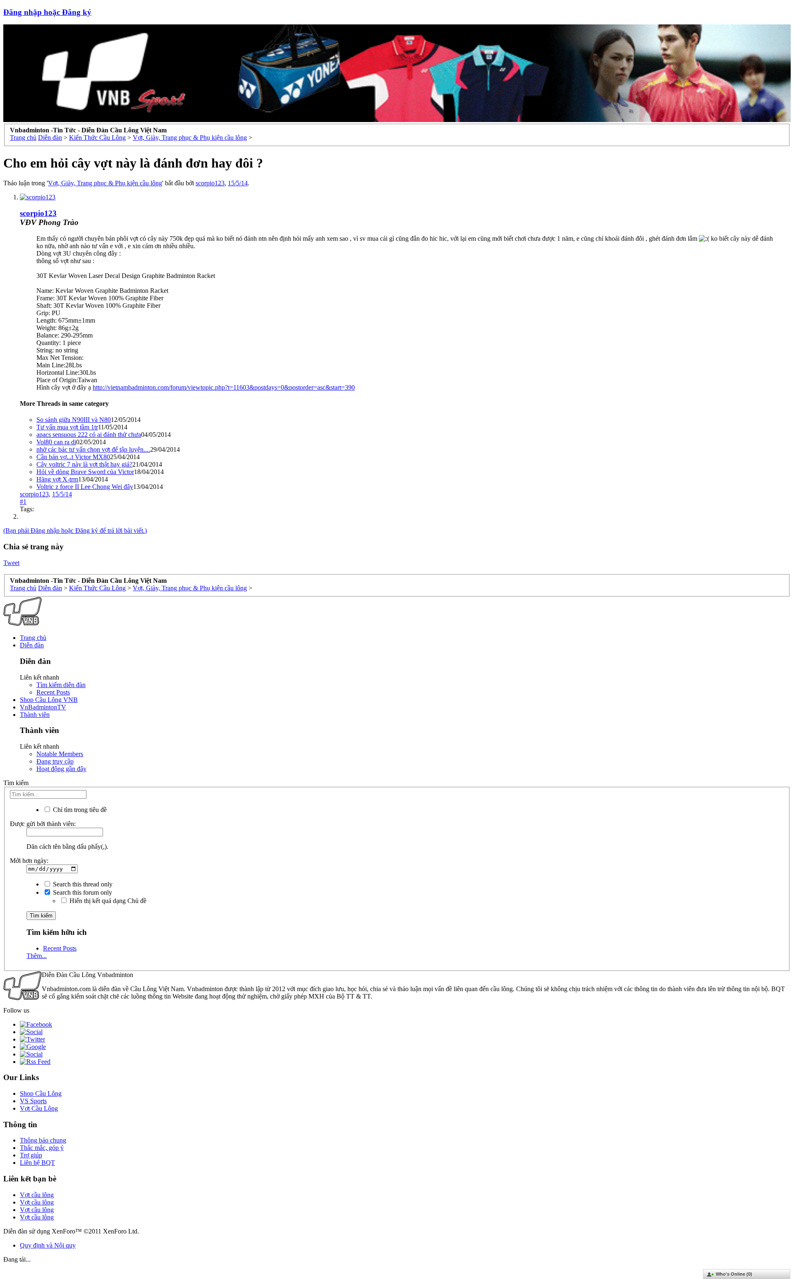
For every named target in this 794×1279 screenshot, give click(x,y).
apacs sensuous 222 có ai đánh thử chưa (88, 434)
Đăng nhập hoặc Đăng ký (47, 12)
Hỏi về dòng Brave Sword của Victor (85, 471)
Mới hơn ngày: (29, 860)
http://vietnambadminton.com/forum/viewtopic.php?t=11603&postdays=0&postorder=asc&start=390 (224, 387)
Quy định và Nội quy (48, 1245)
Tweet (11, 562)
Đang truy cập (55, 761)
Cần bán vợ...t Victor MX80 (73, 456)
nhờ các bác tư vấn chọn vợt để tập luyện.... (93, 449)
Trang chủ (33, 637)
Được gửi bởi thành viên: (43, 823)
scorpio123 (210, 183)
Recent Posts (53, 692)
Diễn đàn (32, 645)
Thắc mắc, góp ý (42, 1147)
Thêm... (36, 955)
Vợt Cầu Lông (39, 1108)
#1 (23, 501)
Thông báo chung (43, 1140)
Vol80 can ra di (56, 441)
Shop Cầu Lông (41, 1093)
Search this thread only (81, 884)
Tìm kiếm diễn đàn (61, 684)
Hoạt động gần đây (61, 768)
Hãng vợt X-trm (57, 479)
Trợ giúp (31, 1155)
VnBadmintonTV (43, 707)
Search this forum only (81, 892)
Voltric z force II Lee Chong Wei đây (84, 486)
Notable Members (59, 753)
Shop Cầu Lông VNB (49, 699)
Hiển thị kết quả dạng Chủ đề (107, 900)
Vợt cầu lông (37, 1194)
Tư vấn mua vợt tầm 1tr (67, 427)
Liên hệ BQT (37, 1162)
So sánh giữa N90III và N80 (73, 419)
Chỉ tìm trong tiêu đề (79, 809)
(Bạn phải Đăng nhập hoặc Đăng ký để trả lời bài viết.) (75, 530)
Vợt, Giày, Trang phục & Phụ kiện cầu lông (105, 183)
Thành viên (35, 714)
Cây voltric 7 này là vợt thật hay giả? (84, 464)
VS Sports (33, 1100)
